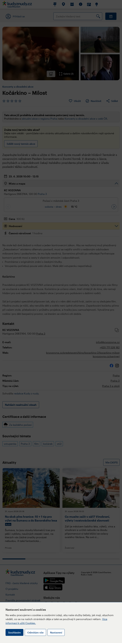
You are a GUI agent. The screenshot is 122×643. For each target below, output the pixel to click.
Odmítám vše (35, 632)
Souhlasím (14, 632)
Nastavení (56, 632)
